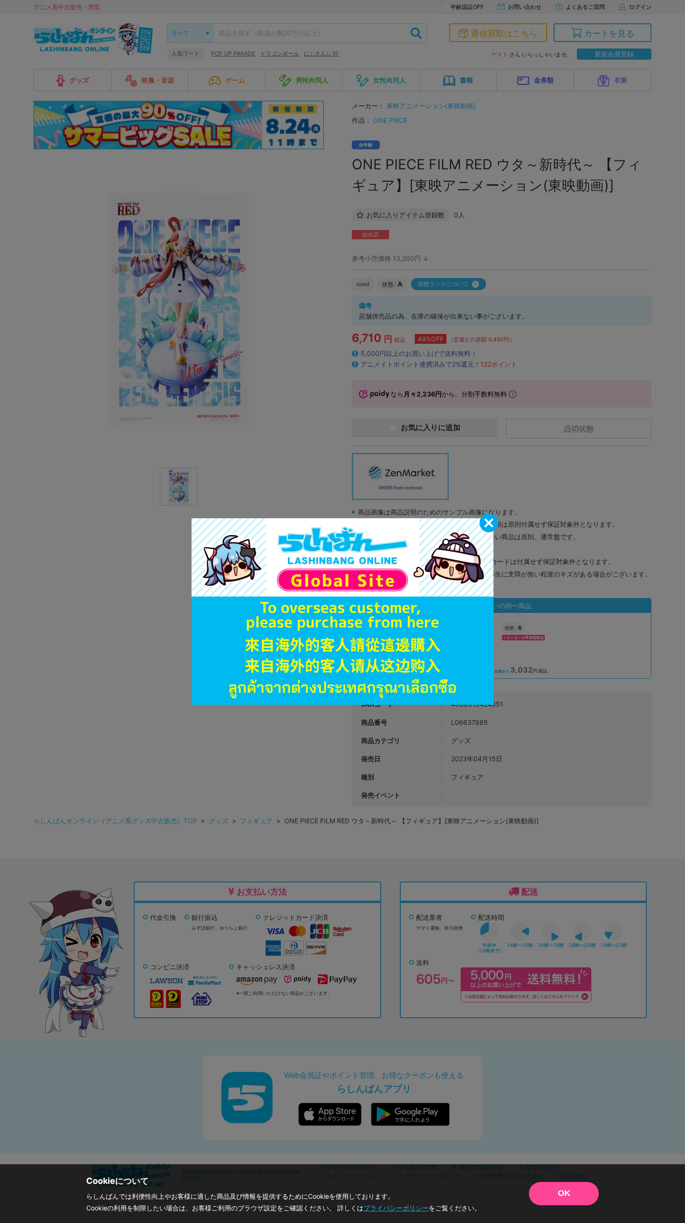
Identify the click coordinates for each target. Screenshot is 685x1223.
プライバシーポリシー (396, 1208)
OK (564, 1193)
